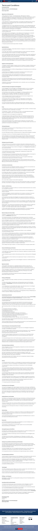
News (12, 520)
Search (12, 519)
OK (16, 528)
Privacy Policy (4, 520)
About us (3, 522)
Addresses (21, 521)
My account (21, 519)
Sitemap (3, 519)
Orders (21, 520)
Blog (11, 521)
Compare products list (14, 524)
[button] (1, 1)
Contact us (3, 523)
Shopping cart (22, 522)
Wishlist (21, 523)
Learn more (20, 528)
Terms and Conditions (5, 521)
